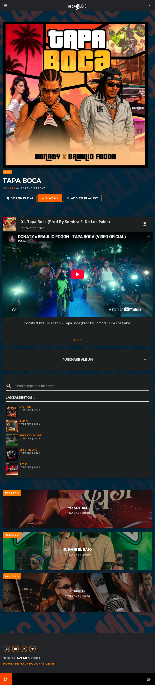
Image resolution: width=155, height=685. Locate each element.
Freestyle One (30, 435)
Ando (23, 421)
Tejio (23, 464)
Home (7, 663)
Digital (24, 406)
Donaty (9, 188)
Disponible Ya (19, 198)
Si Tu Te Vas (28, 449)
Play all (50, 198)
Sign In (48, 663)
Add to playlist (82, 198)
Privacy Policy (27, 663)
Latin (7, 171)
